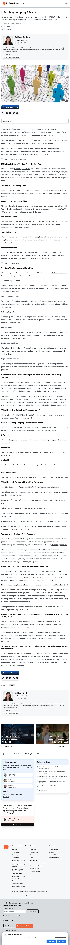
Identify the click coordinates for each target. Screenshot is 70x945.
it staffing (12, 685)
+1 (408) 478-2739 (10, 930)
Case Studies (33, 849)
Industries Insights (35, 860)
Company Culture (53, 855)
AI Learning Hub (34, 852)
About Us (14, 849)
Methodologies (16, 852)
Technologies (15, 855)
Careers (51, 846)
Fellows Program (34, 868)
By (22, 37)
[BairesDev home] (11, 3)
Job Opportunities (53, 849)
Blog (31, 855)
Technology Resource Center (38, 863)
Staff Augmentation (17, 873)
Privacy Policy (22, 915)
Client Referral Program (36, 866)
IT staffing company (59, 273)
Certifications (15, 857)
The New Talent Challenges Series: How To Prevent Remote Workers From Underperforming (53, 777)
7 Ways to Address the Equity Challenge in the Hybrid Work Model (51, 767)
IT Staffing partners (59, 545)
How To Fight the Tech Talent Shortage (49, 786)
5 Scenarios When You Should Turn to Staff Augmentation (50, 789)
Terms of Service (24, 891)
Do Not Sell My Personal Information (38, 891)
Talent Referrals (52, 852)
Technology (8, 26)
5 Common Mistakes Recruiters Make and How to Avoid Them (52, 782)
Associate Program (53, 857)
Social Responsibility (17, 883)
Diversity (14, 881)
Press (31, 857)
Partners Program (35, 871)
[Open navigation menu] (66, 3)
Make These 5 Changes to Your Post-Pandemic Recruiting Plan (52, 772)
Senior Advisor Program (18, 886)
